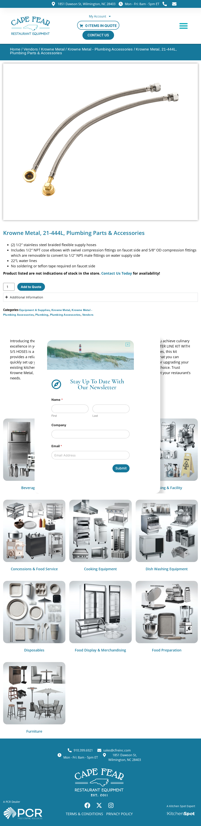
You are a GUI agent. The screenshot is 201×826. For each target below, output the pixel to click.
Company (58, 425)
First (54, 415)
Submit (121, 468)
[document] (100, 413)
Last (95, 415)
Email (56, 446)
